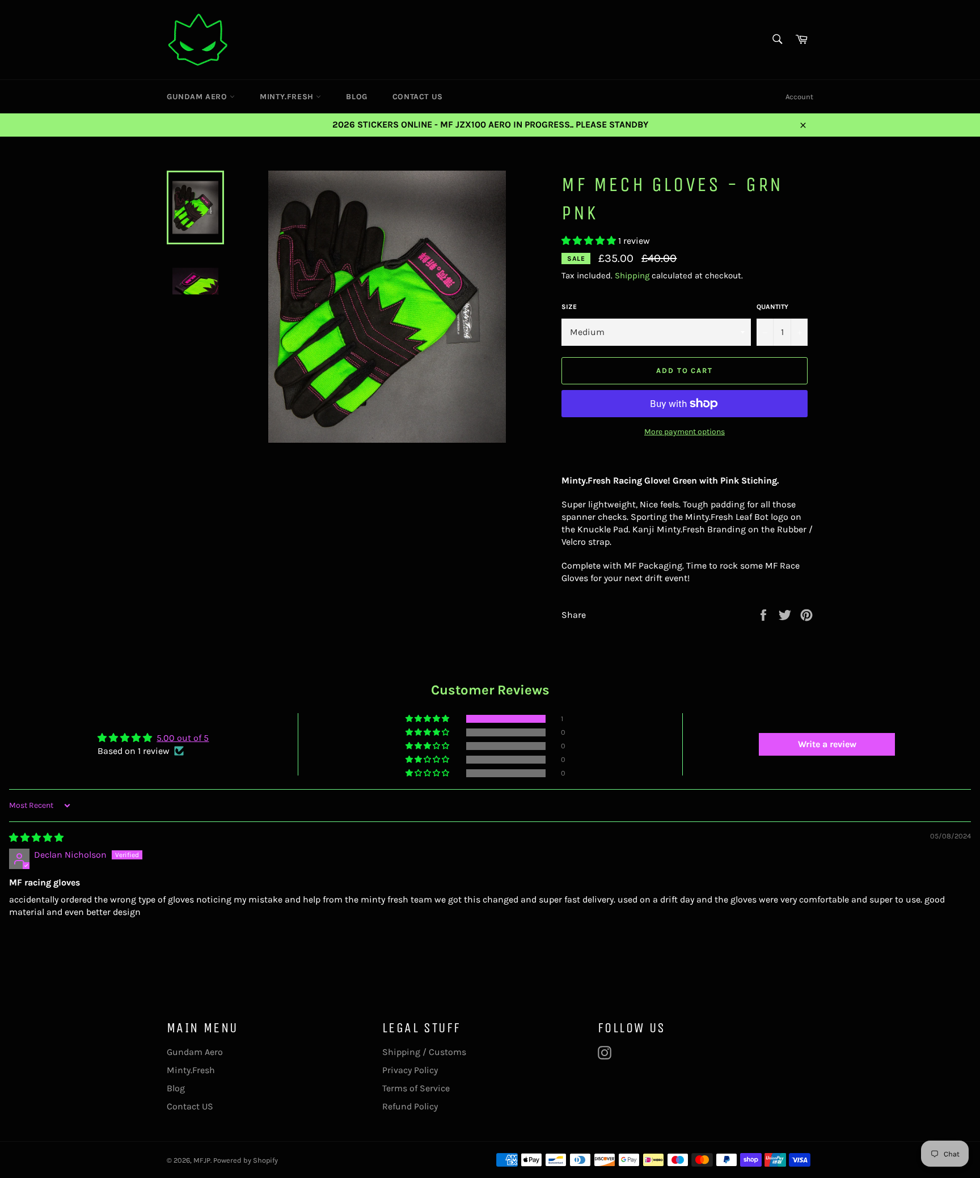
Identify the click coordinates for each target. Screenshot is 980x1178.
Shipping (632, 275)
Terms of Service (416, 1088)
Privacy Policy (410, 1070)
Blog (356, 96)
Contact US (417, 96)
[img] (36, 837)
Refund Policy (410, 1106)
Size (569, 307)
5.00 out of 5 (183, 737)
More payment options (684, 432)
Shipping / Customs (424, 1051)
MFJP (201, 1160)
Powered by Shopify (245, 1160)
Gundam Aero (198, 96)
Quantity (772, 307)
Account (799, 96)
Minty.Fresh (288, 96)
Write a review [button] (827, 744)
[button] (589, 240)
